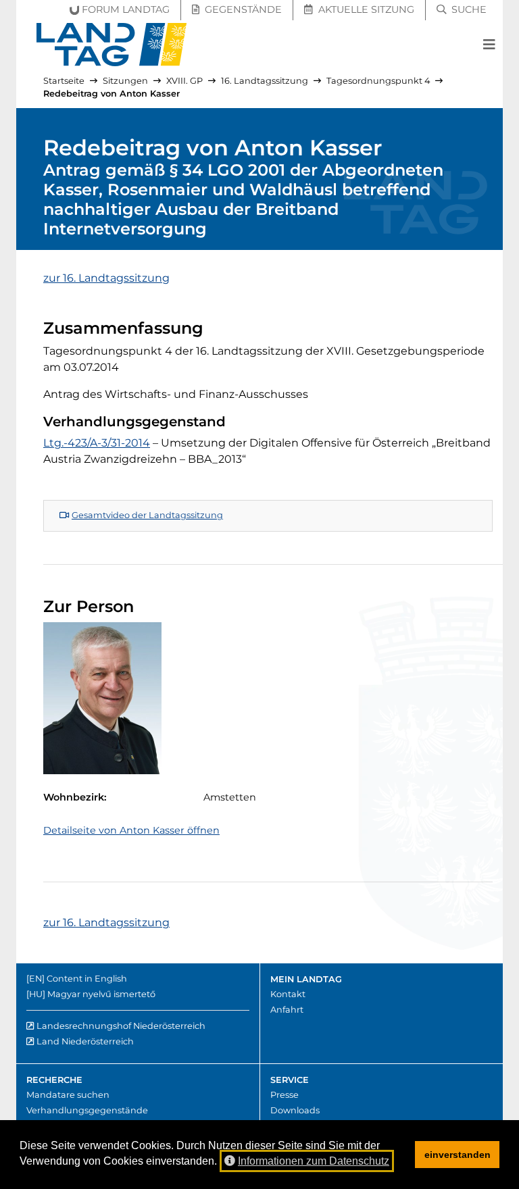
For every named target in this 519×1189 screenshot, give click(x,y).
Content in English (87, 978)
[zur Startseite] (111, 44)
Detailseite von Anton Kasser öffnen (131, 830)
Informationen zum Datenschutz (313, 1161)
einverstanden (457, 1154)
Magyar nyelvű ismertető (101, 994)
